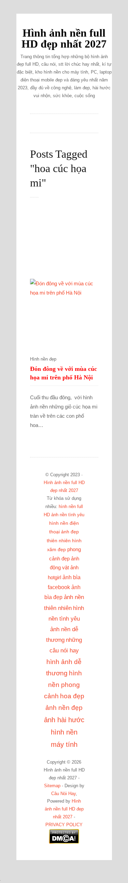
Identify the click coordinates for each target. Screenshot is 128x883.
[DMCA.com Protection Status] (64, 842)
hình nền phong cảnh (63, 685)
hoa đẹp (72, 696)
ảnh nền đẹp (64, 707)
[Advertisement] (71, 242)
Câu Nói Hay (63, 793)
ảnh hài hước (64, 720)
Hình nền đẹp (43, 359)
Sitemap (52, 785)
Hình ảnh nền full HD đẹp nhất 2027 (64, 38)
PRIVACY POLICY (64, 824)
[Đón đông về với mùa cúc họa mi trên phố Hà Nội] (64, 313)
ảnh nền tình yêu (67, 514)
